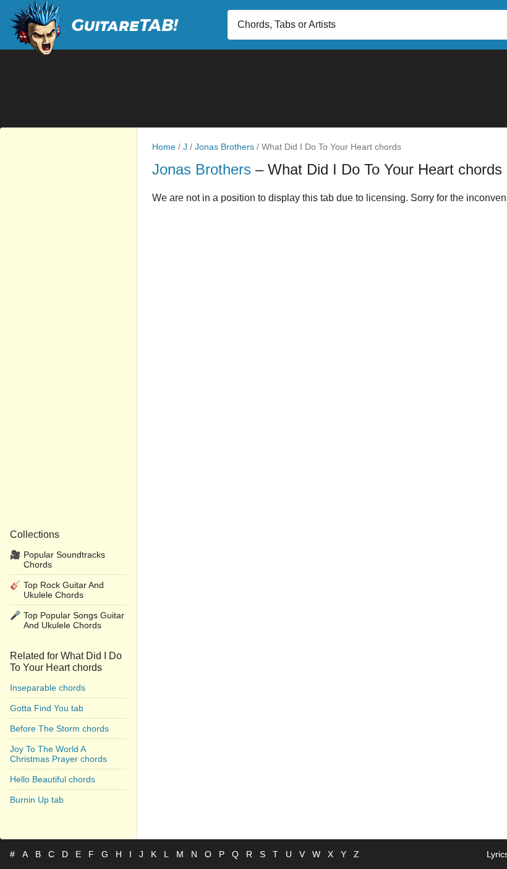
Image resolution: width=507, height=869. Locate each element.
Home (164, 147)
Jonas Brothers (224, 147)
